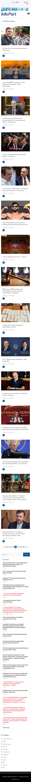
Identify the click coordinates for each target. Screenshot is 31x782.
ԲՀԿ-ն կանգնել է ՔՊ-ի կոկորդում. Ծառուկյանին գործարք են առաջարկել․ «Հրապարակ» (15, 189)
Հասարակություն (6, 752)
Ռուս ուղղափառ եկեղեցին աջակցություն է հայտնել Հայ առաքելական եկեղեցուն (13, 594)
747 (26, 547)
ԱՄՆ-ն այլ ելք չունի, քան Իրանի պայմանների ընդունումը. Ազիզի (14, 572)
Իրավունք (4, 746)
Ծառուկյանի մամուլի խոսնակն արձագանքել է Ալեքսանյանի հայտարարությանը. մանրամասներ (15, 428)
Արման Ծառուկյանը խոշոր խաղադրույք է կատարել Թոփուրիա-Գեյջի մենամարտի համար (15, 223)
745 (21, 547)
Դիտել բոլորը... (6, 727)
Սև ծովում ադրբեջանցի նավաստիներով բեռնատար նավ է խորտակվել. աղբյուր (15, 648)
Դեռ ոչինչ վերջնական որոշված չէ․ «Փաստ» (14, 257)
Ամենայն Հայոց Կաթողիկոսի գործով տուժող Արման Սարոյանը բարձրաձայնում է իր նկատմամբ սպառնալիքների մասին (15, 666)
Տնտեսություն (5, 749)
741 (10, 547)
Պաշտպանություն (6, 744)
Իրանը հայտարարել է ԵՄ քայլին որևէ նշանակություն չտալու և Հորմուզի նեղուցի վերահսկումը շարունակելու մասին (13, 533)
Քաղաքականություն (7, 739)
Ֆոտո (3, 767)
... (2, 547)
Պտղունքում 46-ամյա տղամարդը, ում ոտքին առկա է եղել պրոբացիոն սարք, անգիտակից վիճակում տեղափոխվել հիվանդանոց (15, 675)
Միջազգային (5, 754)
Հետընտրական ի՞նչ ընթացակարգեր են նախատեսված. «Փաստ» (12, 326)
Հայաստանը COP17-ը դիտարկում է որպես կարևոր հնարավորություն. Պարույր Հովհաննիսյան (13, 84)
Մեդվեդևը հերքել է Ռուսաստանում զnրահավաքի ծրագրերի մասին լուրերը (15, 691)
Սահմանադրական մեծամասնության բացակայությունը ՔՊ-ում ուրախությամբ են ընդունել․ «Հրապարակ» (13, 120)
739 (5, 547)
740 (8, 547)
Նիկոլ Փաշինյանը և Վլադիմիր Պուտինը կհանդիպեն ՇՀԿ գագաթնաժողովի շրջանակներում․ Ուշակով (13, 683)
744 (18, 547)
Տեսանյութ (10, 614)
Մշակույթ (4, 757)
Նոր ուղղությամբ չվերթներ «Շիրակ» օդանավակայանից (12, 601)
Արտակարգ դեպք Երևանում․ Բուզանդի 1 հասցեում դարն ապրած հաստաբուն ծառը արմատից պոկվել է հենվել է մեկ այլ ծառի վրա (14, 497)
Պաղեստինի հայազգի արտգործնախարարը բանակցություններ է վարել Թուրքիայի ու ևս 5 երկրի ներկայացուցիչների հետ (15, 586)
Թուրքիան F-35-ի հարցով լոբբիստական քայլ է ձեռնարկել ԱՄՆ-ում (14, 579)
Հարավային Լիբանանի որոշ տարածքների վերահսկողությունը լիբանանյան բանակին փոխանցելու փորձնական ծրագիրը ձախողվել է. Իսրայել (14, 626)
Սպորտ (4, 760)
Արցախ (4, 741)
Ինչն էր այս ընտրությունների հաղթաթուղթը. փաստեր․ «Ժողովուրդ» (14, 155)
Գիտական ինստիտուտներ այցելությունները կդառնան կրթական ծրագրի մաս (13, 642)
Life (3, 762)
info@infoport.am (15, 779)
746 (23, 547)
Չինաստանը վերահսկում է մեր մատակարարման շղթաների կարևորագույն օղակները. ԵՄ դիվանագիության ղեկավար (15, 564)
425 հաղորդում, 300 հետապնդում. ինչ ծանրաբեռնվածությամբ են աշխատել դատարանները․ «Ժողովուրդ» (12, 291)
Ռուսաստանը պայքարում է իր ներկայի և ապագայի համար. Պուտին (13, 618)
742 (13, 547)
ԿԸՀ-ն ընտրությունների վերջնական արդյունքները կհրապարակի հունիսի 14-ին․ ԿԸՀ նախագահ (15, 462)
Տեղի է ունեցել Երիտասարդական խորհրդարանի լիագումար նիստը (15, 635)
